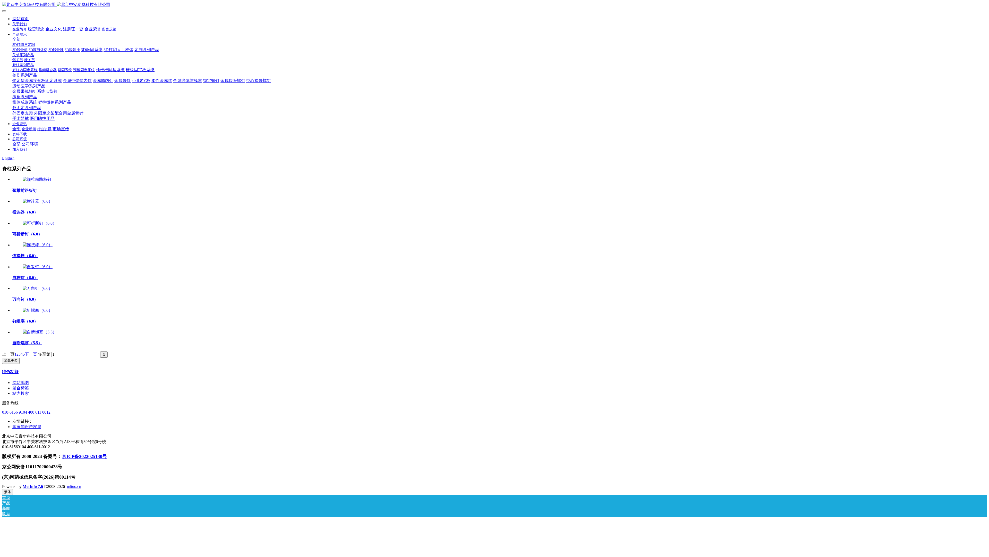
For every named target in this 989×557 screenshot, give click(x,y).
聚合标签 (20, 388)
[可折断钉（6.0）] (40, 223)
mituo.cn (74, 486)
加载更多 (11, 361)
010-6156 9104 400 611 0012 (26, 412)
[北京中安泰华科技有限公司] (494, 4)
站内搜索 (20, 393)
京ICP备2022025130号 (84, 456)
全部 (16, 39)
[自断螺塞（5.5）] (40, 332)
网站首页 (20, 19)
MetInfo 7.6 (33, 486)
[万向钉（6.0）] (38, 288)
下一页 (31, 354)
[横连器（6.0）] (38, 201)
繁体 (7, 492)
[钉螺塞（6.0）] (38, 310)
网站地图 (20, 382)
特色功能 (10, 372)
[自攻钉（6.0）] (38, 267)
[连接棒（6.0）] (38, 245)
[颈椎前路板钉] (37, 179)
